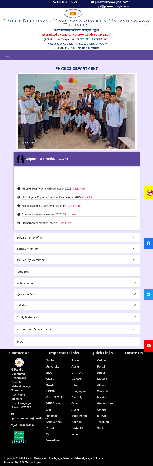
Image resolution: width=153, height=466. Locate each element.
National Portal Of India (77, 428)
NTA (74, 385)
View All (63, 159)
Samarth (76, 378)
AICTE (50, 378)
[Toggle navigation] (7, 55)
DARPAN (77, 372)
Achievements (26, 283)
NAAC (50, 385)
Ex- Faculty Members (30, 260)
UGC (49, 372)
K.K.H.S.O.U (54, 397)
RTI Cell (102, 415)
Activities (23, 272)
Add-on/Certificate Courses (34, 329)
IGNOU (50, 391)
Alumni (101, 385)
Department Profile (29, 237)
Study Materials (27, 317)
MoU (20, 341)
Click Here (79, 186)
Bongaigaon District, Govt (79, 397)
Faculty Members (28, 248)
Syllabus (22, 305)
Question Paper (27, 294)
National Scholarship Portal (54, 422)
